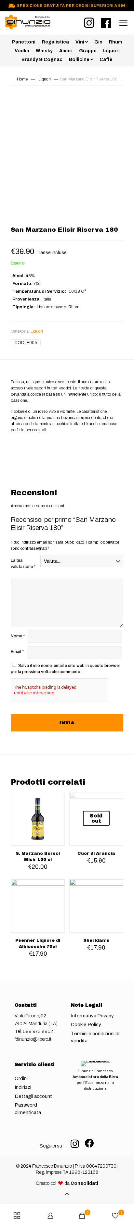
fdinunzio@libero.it (33, 1039)
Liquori (44, 79)
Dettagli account (33, 1096)
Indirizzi (23, 1087)
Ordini (21, 1078)
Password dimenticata (28, 1108)
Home (22, 79)
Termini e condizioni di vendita (95, 1037)
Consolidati (84, 1183)
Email (17, 651)
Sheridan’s (96, 940)
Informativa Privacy (92, 1015)
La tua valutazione (23, 563)
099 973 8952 (38, 1031)
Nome (18, 636)
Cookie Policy (86, 1024)
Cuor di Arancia (96, 853)
